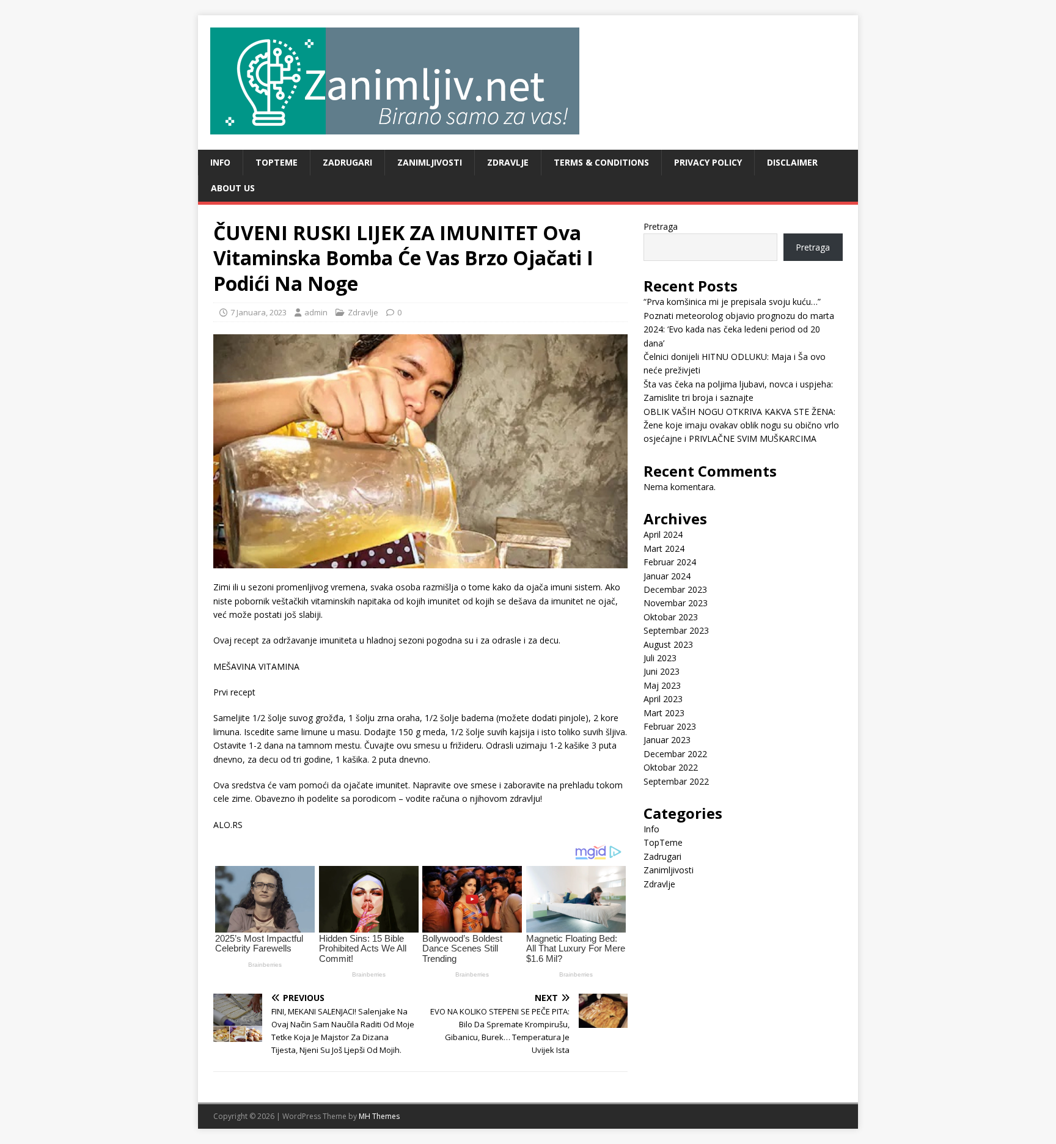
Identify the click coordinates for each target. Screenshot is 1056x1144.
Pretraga (661, 226)
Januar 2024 (667, 576)
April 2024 (663, 534)
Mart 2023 (664, 713)
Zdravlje (508, 162)
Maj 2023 (662, 685)
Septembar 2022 (676, 781)
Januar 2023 (667, 740)
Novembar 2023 (676, 603)
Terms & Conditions (601, 162)
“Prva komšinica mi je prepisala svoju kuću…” (732, 301)
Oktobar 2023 (671, 617)
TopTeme (276, 162)
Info (220, 162)
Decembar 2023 (675, 589)
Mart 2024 (664, 548)
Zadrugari (347, 162)
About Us (233, 188)
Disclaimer (792, 162)
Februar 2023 (670, 726)
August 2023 (668, 644)
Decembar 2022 (675, 754)
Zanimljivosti (429, 162)
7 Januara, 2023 (258, 312)
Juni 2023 (662, 671)
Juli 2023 (660, 658)
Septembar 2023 (676, 630)
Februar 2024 (670, 562)
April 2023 (663, 699)
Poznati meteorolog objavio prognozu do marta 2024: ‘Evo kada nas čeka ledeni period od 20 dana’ (739, 329)
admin (316, 312)
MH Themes (379, 1116)
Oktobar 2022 (671, 767)
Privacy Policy (708, 162)
